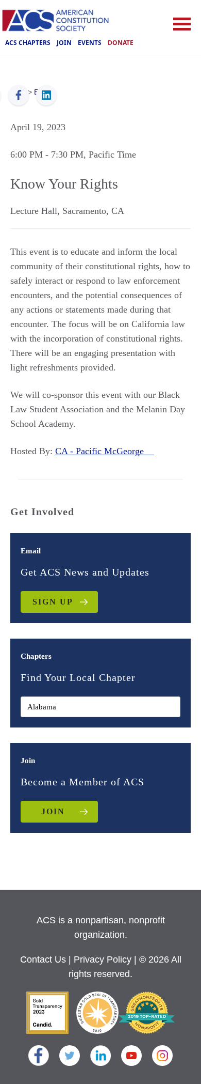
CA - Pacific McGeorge (104, 451)
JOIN (53, 811)
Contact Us (43, 959)
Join (64, 42)
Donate (120, 42)
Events (90, 42)
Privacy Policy (102, 959)
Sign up (52, 601)
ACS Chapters (28, 42)
